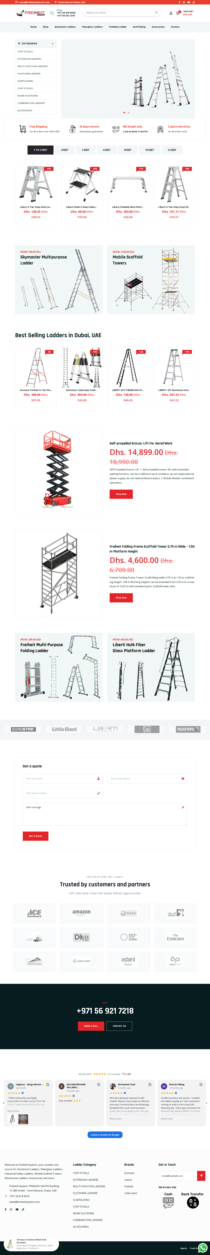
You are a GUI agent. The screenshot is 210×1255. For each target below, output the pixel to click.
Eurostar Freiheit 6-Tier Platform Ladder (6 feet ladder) (51, 390)
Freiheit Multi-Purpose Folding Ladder (41, 648)
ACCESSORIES (25, 110)
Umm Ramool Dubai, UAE (71, 2)
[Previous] (3, 1103)
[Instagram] (184, 2)
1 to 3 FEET (40, 150)
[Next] (206, 1103)
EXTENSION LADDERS (29, 58)
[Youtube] (188, 2)
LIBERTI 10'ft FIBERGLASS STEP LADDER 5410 (135, 390)
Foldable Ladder (118, 27)
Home (33, 27)
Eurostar (129, 1173)
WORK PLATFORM (28, 95)
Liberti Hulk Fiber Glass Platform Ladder (134, 648)
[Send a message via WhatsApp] (202, 1247)
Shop (45, 27)
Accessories (158, 27)
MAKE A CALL (91, 1026)
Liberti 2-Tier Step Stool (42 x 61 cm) (40, 207)
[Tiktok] (193, 2)
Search (183, 1248)
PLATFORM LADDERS (29, 73)
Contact (175, 27)
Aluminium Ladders (65, 27)
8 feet (128, 150)
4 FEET (64, 150)
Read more (13, 1111)
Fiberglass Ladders (92, 27)
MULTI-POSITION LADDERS (33, 66)
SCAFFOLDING (25, 80)
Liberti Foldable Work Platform (129, 207)
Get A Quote (35, 836)
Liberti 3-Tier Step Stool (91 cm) (175, 207)
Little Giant (130, 1193)
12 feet (172, 150)
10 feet (149, 150)
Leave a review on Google (105, 1134)
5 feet (85, 150)
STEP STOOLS (25, 51)
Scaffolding (139, 27)
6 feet (107, 150)
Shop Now (79, 110)
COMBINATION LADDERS (31, 103)
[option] (128, 80)
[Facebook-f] (179, 2)
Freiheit (128, 1186)
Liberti (128, 1179)
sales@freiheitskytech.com (34, 2)
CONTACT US (119, 1026)
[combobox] (121, 12)
